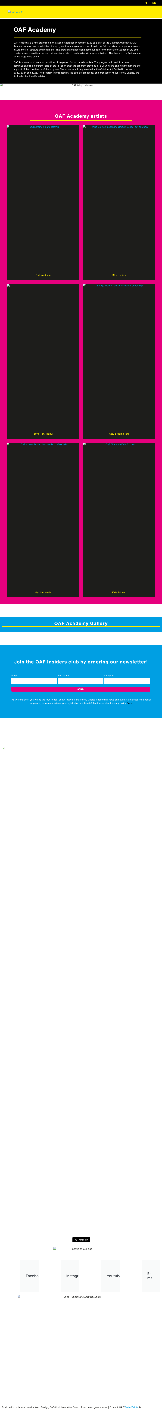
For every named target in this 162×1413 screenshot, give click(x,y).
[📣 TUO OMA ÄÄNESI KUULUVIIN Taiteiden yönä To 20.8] (21, 1077)
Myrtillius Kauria (43, 592)
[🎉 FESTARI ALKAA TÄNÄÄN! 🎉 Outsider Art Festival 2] (101, 1116)
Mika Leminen (119, 275)
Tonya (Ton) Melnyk (42, 433)
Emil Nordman (42, 275)
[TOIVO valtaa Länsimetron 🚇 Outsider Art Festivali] (21, 878)
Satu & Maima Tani (119, 433)
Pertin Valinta (131, 1407)
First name (63, 675)
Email (14, 675)
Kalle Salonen (119, 592)
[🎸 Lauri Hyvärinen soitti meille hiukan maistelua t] (101, 880)
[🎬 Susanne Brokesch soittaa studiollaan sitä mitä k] (141, 1087)
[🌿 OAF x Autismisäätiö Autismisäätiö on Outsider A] (61, 878)
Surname (108, 675)
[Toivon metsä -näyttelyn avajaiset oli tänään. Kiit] (141, 780)
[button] (152, 12)
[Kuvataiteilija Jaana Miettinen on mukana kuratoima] (61, 1020)
